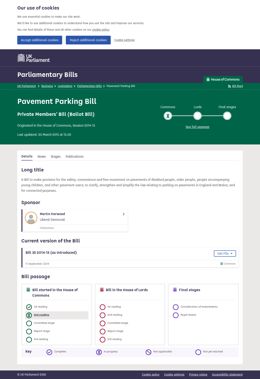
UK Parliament (26, 86)
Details (26, 156)
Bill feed (237, 86)
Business (47, 86)
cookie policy (100, 29)
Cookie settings (124, 40)
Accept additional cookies (39, 40)
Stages (56, 156)
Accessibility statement (227, 374)
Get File (223, 253)
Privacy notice (198, 374)
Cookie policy (150, 374)
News (42, 156)
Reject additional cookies (88, 40)
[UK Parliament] (33, 57)
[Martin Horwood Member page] (74, 220)
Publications (74, 156)
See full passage (197, 127)
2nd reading (41, 315)
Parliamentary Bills (47, 74)
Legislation (65, 86)
